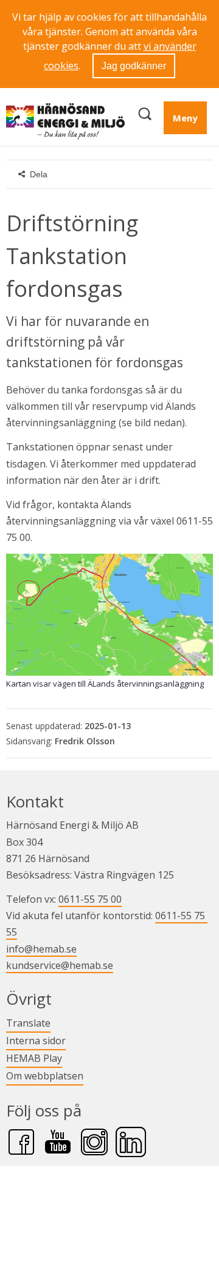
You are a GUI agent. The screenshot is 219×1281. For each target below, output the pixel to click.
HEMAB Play (34, 1058)
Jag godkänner (134, 66)
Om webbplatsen (44, 1075)
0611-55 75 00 (90, 899)
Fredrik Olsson (85, 741)
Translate (28, 1023)
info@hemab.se (41, 949)
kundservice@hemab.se (59, 965)
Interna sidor (36, 1040)
